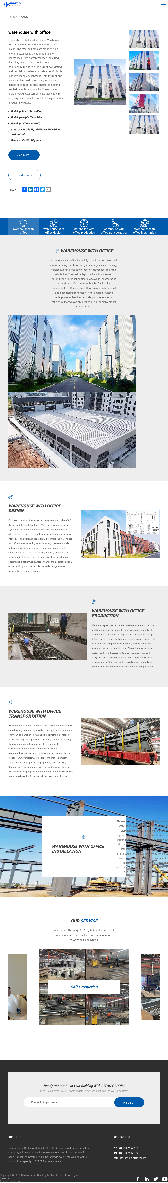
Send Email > (24, 175)
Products (23, 16)
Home (11, 16)
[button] (144, 32)
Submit (130, 1102)
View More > (24, 155)
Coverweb (16, 1181)
